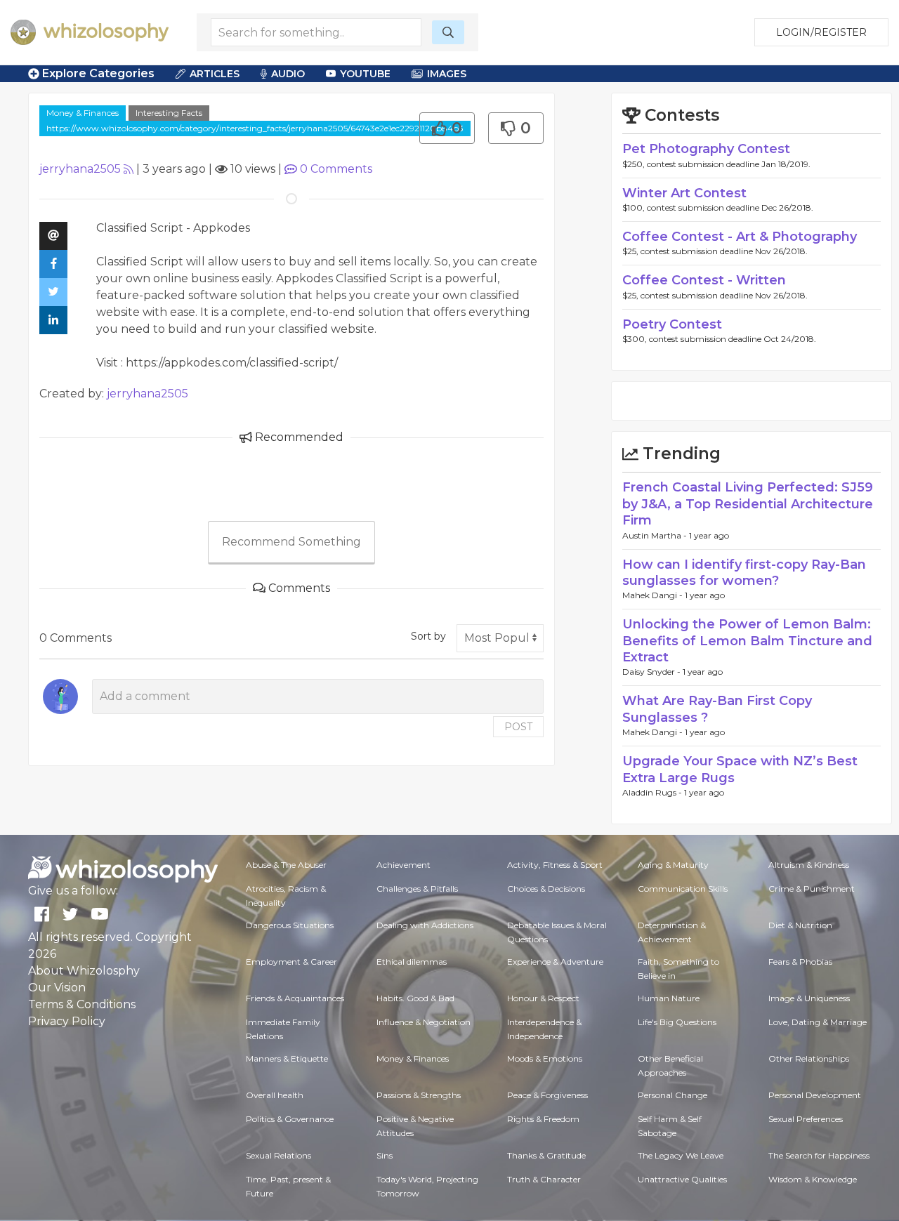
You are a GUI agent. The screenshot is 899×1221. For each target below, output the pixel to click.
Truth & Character (544, 1179)
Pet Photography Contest (706, 149)
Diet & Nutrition (800, 925)
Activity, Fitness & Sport (555, 864)
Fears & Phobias (800, 961)
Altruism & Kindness (808, 864)
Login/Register (821, 32)
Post (518, 726)
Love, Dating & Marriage (817, 1022)
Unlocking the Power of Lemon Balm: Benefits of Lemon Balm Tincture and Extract (747, 640)
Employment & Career (291, 961)
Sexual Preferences (805, 1119)
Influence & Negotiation (423, 1022)
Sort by (428, 636)
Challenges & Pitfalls (417, 888)
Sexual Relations (278, 1155)
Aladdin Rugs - (653, 792)
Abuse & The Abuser (286, 864)
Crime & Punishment (811, 888)
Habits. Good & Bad (415, 998)
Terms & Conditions (82, 1004)
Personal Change (672, 1095)
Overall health (274, 1095)
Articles (214, 73)
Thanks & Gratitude (546, 1155)
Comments (336, 169)
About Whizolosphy (84, 970)
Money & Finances (82, 112)
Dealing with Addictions (424, 925)
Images (446, 73)
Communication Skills (683, 888)
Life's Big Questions (677, 1022)
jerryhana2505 (80, 169)
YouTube (365, 73)
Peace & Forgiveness (547, 1095)
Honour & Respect (543, 998)
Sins (384, 1155)
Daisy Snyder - (652, 671)
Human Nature (669, 998)
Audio (288, 73)
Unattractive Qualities (682, 1179)
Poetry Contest (672, 324)
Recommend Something (291, 541)
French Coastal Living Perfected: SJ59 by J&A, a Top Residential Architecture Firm (747, 504)
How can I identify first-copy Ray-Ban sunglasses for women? (744, 572)
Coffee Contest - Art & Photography (739, 236)
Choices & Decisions (546, 888)
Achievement (403, 864)
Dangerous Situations (290, 925)
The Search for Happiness (819, 1155)
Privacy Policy (66, 1021)
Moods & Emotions (544, 1058)
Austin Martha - (655, 535)
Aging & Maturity (673, 864)
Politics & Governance (290, 1119)
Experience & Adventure (555, 961)
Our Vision (57, 987)
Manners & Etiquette (287, 1058)
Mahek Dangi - (653, 595)
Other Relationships (808, 1058)
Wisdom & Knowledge (812, 1179)
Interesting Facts (169, 112)
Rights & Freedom (543, 1119)
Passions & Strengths (418, 1095)
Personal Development (814, 1095)
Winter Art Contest (684, 193)
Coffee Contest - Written (704, 280)
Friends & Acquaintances (295, 998)
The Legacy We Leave (680, 1155)
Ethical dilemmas (411, 961)
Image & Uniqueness (809, 998)
